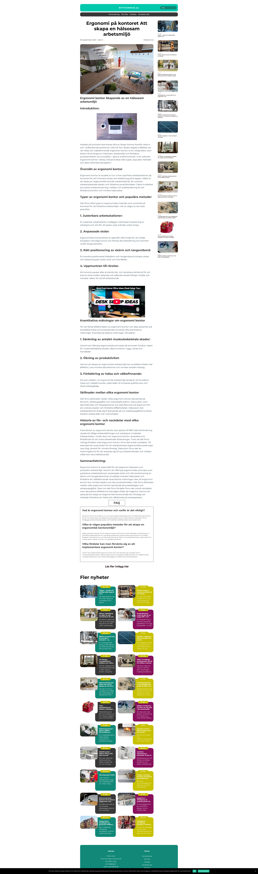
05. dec (105, 771)
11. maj (105, 656)
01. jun (143, 633)
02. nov (143, 817)
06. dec (105, 748)
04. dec (143, 771)
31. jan (143, 702)
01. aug (143, 587)
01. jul (143, 610)
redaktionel (148, 40)
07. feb (143, 679)
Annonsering (114, 14)
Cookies (133, 14)
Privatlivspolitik (203, 871)
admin (100, 40)
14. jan (105, 725)
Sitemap (147, 868)
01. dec (105, 794)
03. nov (105, 817)
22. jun (105, 633)
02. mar (105, 679)
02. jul (105, 610)
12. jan (143, 725)
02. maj (143, 656)
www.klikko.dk (113, 867)
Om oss (124, 14)
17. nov (143, 794)
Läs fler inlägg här (117, 566)
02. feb (105, 702)
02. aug (105, 587)
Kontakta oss (143, 14)
